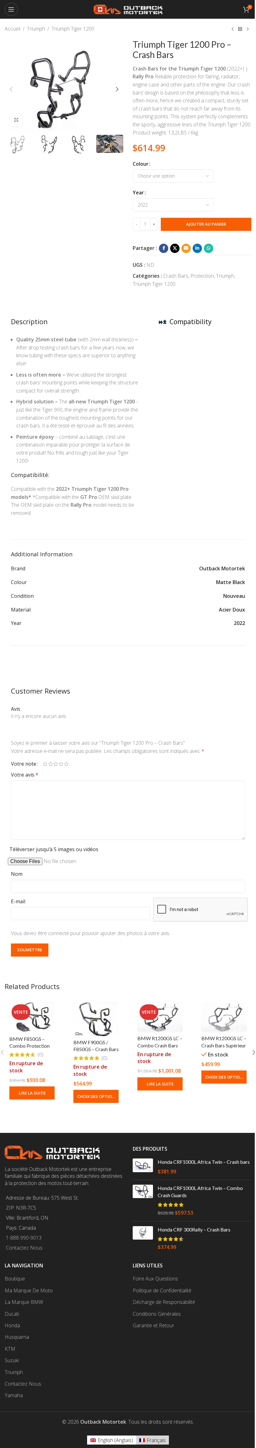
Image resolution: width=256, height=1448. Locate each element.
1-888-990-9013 (24, 1237)
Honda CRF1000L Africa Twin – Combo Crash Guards (200, 1191)
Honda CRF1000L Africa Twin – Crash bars (204, 1162)
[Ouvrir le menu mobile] (11, 9)
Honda (12, 1325)
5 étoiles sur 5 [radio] (66, 763)
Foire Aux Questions (155, 1278)
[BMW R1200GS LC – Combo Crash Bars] (160, 1017)
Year (138, 192)
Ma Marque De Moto (29, 1290)
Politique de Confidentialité (162, 1290)
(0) (40, 1054)
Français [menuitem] (156, 1440)
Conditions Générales (157, 1313)
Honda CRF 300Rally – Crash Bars (194, 1229)
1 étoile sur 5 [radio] (45, 763)
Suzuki (12, 1360)
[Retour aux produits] (240, 29)
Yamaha (14, 1395)
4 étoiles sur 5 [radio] (61, 763)
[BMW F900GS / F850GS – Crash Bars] (96, 1019)
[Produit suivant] (247, 29)
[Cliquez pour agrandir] (16, 120)
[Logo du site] (128, 8)
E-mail (18, 901)
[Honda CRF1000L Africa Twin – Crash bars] (143, 1166)
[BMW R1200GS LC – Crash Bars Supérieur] (224, 1017)
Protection (202, 275)
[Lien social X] (175, 248)
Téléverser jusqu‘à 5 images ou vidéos (53, 849)
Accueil (12, 28)
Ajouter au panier (206, 224)
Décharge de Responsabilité (164, 1302)
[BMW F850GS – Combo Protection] (32, 1017)
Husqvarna (17, 1336)
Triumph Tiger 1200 (73, 28)
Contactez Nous (24, 1247)
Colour (141, 163)
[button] (11, 89)
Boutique (15, 1278)
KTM (10, 1348)
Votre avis (24, 774)
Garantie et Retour (153, 1325)
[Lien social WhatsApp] (208, 248)
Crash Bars (175, 275)
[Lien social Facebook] (163, 248)
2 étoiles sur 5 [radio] (50, 763)
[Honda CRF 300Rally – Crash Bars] (143, 1238)
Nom (16, 873)
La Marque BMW (24, 1302)
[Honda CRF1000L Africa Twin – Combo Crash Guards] (143, 1200)
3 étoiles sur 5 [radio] (55, 763)
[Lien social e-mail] (186, 248)
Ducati (12, 1313)
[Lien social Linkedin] (197, 248)
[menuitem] (111, 1440)
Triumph (36, 28)
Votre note (23, 763)
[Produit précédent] (232, 29)
